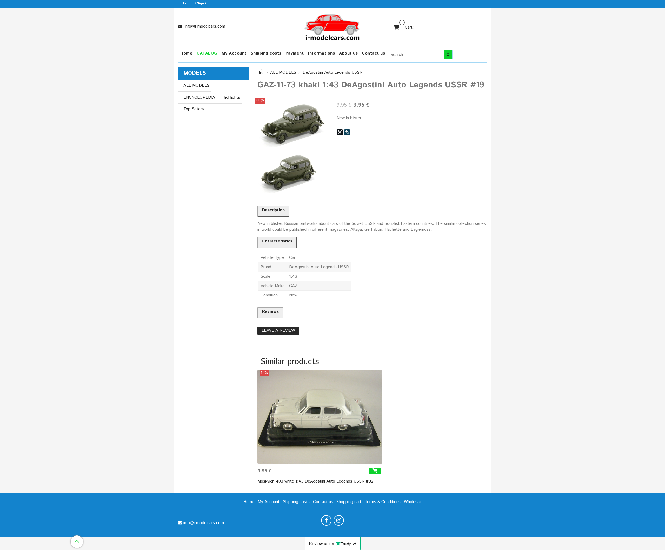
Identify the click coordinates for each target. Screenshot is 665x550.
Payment (294, 53)
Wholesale (413, 502)
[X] (340, 132)
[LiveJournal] (347, 132)
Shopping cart (348, 502)
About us (348, 53)
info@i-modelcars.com (204, 26)
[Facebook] (326, 520)
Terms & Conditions (383, 502)
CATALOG (207, 53)
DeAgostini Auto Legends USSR (332, 73)
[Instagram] (339, 520)
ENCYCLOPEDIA (199, 97)
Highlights (231, 97)
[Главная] (261, 73)
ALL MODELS (283, 73)
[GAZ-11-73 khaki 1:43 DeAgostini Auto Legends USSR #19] (292, 122)
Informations (321, 53)
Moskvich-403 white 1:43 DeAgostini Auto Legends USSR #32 (315, 481)
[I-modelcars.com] (332, 26)
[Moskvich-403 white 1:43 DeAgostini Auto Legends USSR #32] (319, 417)
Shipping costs (266, 53)
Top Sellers (193, 109)
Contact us (373, 53)
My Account (234, 53)
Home (186, 53)
